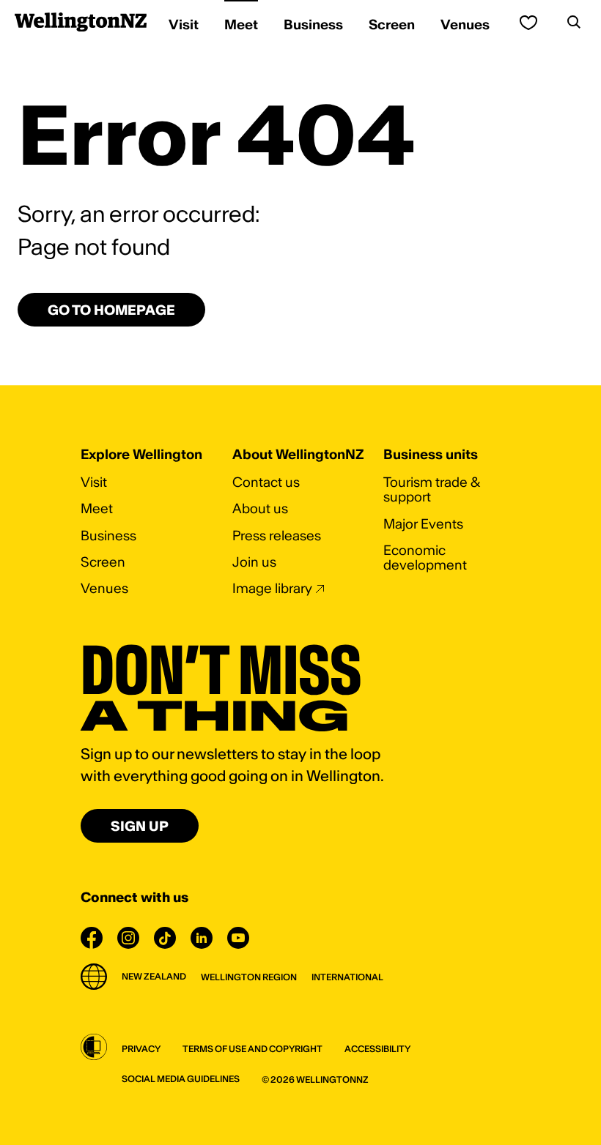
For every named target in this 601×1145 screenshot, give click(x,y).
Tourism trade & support (431, 489)
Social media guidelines (181, 1078)
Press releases (276, 535)
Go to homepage (111, 310)
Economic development (425, 557)
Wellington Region (249, 976)
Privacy (141, 1048)
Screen (103, 561)
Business (108, 535)
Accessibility (377, 1048)
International (347, 976)
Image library (272, 588)
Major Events (423, 523)
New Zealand (154, 976)
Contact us (266, 482)
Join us (254, 561)
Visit (94, 482)
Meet (97, 508)
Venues (104, 588)
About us (260, 508)
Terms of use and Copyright (252, 1048)
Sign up (140, 826)
